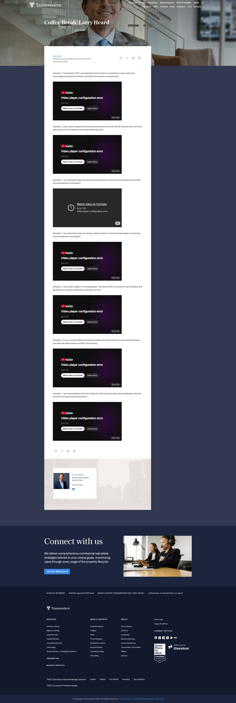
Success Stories (96, 647)
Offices (123, 651)
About (196, 3)
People (142, 3)
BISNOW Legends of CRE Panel (81, 593)
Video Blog (57, 56)
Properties (153, 3)
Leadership (125, 635)
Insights (93, 630)
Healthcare (147, 7)
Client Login (158, 619)
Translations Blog (96, 651)
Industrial (164, 7)
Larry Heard (78, 474)
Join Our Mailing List (57, 571)
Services (133, 3)
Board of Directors (128, 639)
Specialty (197, 7)
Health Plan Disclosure (144, 699)
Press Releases (96, 639)
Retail (172, 7)
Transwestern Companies (131, 647)
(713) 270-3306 (77, 485)
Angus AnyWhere (161, 624)
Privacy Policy (125, 699)
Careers (124, 656)
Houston (126, 679)
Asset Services (52, 635)
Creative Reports (96, 626)
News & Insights (183, 3)
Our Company (126, 626)
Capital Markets (53, 639)
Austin (93, 679)
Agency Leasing (53, 630)
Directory (124, 630)
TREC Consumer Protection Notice (62, 686)
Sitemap (159, 699)
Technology (51, 647)
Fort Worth (113, 679)
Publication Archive (97, 643)
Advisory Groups (53, 626)
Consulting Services (54, 643)
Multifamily (181, 7)
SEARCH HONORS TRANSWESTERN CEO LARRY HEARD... (121, 593)
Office (155, 7)
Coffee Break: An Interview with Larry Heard (166, 593)
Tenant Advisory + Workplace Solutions (62, 651)
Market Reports (167, 3)
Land (189, 7)
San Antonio (139, 679)
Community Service (128, 643)
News (92, 635)
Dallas (102, 679)
